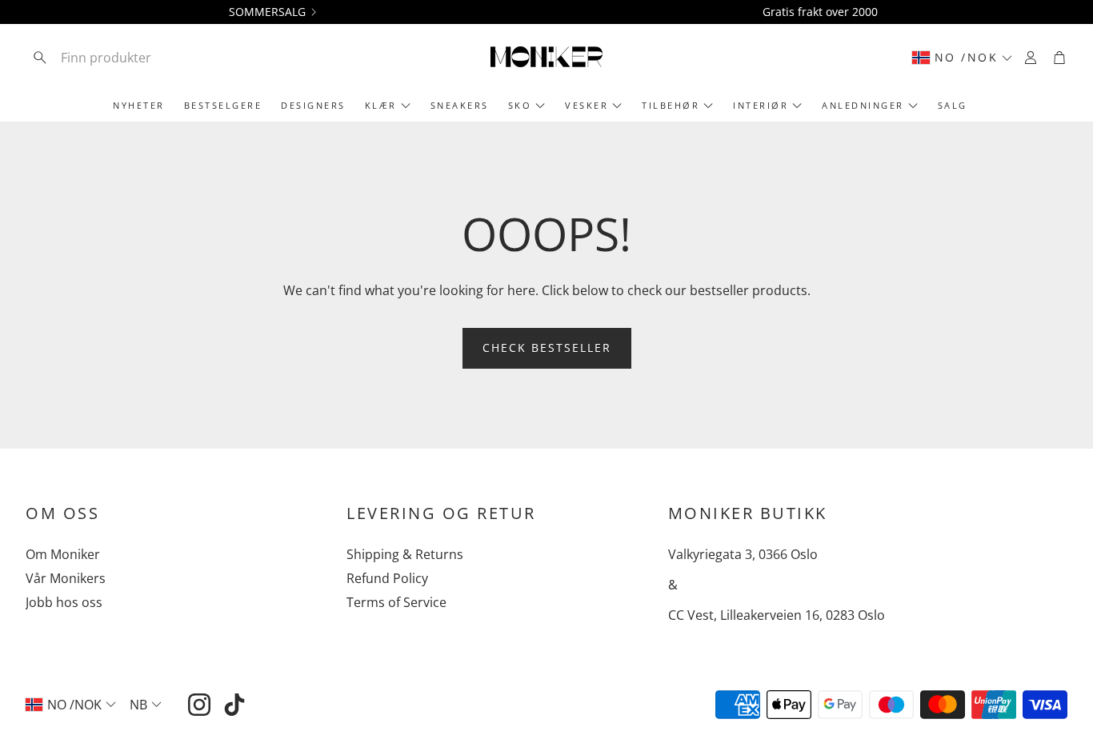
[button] (130, 57)
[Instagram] (199, 704)
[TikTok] (234, 704)
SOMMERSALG (267, 12)
